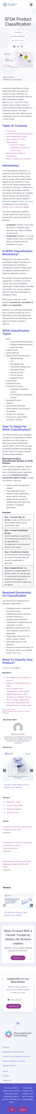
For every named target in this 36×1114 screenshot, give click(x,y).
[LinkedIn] (14, 46)
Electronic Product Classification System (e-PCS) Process (20, 147)
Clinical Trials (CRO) (14, 805)
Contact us (6, 668)
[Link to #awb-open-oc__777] (31, 4)
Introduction (11, 131)
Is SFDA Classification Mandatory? (19, 134)
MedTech (21, 711)
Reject (22, 1110)
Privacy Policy (27, 1099)
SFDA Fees (16, 653)
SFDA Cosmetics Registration (17, 700)
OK (12, 1110)
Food (15, 711)
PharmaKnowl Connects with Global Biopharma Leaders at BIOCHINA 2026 (17, 864)
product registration (16, 102)
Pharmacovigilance (14, 809)
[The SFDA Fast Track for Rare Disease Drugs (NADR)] (18, 894)
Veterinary (5, 713)
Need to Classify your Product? (18, 159)
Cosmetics (9, 711)
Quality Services (13, 813)
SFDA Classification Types (16, 136)
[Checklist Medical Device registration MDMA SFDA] (18, 752)
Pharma (27, 711)
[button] (4, 770)
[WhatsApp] (18, 46)
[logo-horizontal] (10, 3)
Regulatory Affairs (14, 802)
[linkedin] (18, 1023)
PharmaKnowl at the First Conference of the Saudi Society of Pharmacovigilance (17, 845)
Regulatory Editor (19, 40)
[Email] (22, 46)
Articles (12, 710)
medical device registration (13, 207)
